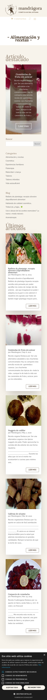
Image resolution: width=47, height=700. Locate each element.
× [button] (44, 655)
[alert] (23, 676)
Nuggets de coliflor (16, 430)
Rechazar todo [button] (34, 687)
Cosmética (10, 161)
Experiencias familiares (15, 165)
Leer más (23, 126)
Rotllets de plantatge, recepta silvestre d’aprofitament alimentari (21, 270)
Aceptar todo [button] (12, 687)
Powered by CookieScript (24, 697)
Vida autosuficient (13, 183)
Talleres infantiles (13, 180)
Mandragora (16, 275)
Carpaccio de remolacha (19, 594)
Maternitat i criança (13, 172)
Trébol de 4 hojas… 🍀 (14, 207)
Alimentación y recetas (15, 157)
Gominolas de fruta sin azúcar (23, 75)
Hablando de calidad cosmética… (19, 203)
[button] (23, 694)
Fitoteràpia (10, 168)
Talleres (9, 176)
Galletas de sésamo (16, 514)
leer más (32, 306)
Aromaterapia (11, 217)
